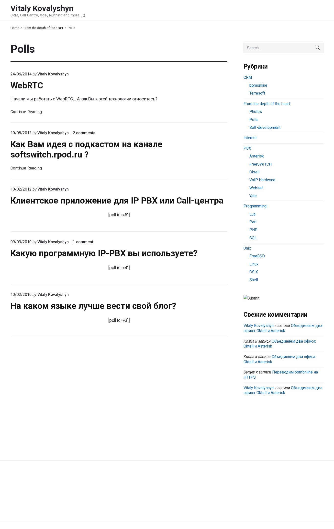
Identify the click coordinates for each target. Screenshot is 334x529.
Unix (247, 248)
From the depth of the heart (267, 103)
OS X (253, 272)
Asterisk (256, 156)
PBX (247, 148)
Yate (253, 195)
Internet (250, 137)
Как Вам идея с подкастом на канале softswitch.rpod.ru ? (86, 149)
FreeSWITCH (260, 164)
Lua (252, 214)
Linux (253, 264)
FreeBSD (257, 256)
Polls (253, 119)
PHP (253, 230)
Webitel (256, 188)
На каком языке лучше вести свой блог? (93, 306)
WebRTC (27, 85)
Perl (252, 222)
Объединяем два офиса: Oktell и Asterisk (283, 328)
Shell (253, 279)
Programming (255, 206)
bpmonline (258, 85)
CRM (248, 77)
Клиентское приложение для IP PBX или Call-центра (117, 200)
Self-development (264, 127)
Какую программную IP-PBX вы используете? (104, 253)
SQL (253, 238)
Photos (255, 111)
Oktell (254, 172)
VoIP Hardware (262, 180)
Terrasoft (257, 93)
